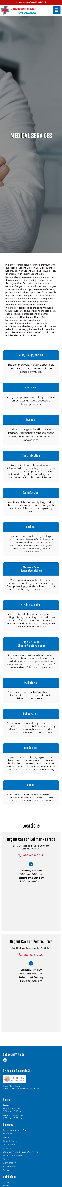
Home (6, 1182)
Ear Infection (9, 1144)
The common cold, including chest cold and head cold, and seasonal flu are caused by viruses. (31, 368)
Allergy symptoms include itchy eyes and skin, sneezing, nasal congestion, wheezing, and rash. (31, 400)
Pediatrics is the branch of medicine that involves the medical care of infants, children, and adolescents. (31, 695)
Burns (6, 1170)
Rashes (7, 1137)
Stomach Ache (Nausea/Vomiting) (21, 1151)
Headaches (9, 1166)
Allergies (7, 1133)
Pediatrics (8, 1159)
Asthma (7, 1148)
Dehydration (9, 1162)
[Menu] (56, 10)
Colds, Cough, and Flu (14, 1130)
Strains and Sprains (13, 1155)
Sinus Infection (10, 1141)
